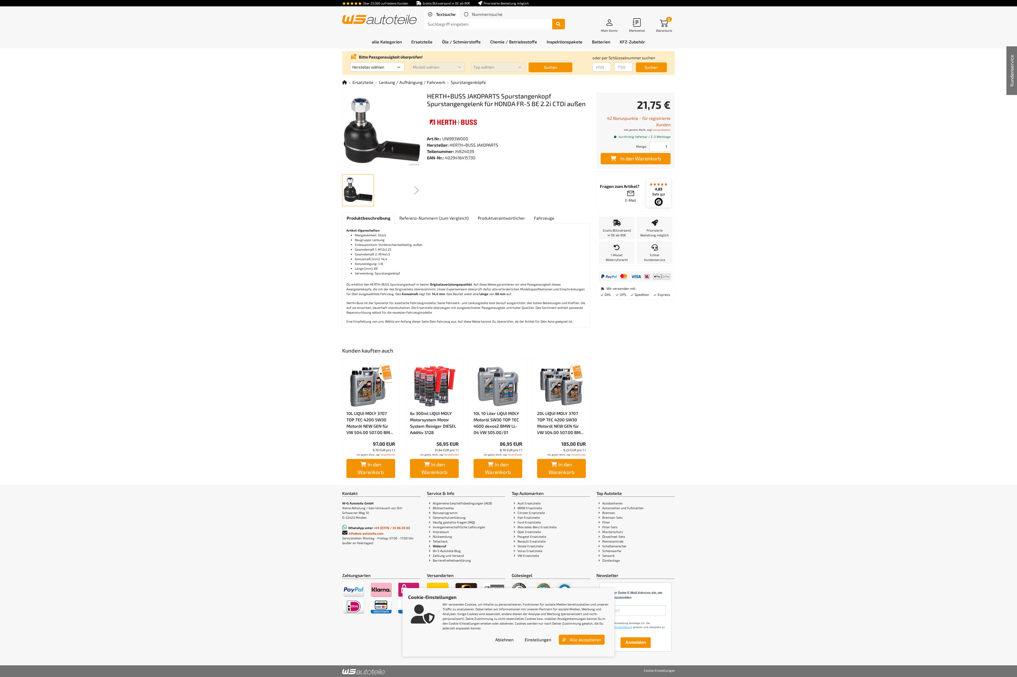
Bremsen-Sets (612, 517)
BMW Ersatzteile (530, 508)
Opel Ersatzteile (529, 532)
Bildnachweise (443, 508)
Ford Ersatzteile (529, 522)
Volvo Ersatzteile (530, 551)
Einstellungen (538, 639)
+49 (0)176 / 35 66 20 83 (392, 528)
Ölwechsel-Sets (613, 536)
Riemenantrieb (612, 541)
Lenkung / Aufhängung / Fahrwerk (412, 82)
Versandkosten (388, 454)
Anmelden (635, 642)
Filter (606, 522)
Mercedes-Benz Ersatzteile (537, 527)
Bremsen (608, 512)
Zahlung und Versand (448, 555)
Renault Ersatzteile (532, 541)
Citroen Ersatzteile (531, 512)
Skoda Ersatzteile (530, 546)
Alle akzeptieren (585, 639)
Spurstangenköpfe (468, 82)
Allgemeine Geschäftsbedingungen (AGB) (462, 503)
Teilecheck (440, 541)
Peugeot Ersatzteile (532, 536)
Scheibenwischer (614, 546)
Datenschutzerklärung (449, 517)
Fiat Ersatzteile (529, 517)
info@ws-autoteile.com (366, 533)
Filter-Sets (609, 527)
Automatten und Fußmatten (623, 508)
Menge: (641, 146)
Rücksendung (442, 536)
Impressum (441, 532)
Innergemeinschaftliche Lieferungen (459, 527)
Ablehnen (504, 639)
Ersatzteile (363, 82)
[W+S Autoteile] (379, 19)
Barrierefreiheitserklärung (452, 560)
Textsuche (445, 14)
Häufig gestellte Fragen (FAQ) (454, 522)
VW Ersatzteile (528, 555)
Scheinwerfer (612, 551)
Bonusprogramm (445, 512)
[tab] (442, 14)
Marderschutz (612, 532)
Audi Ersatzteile (529, 503)
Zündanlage (611, 560)
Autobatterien (612, 503)
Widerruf (439, 546)
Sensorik (608, 555)
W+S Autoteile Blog (447, 551)
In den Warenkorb (371, 468)
